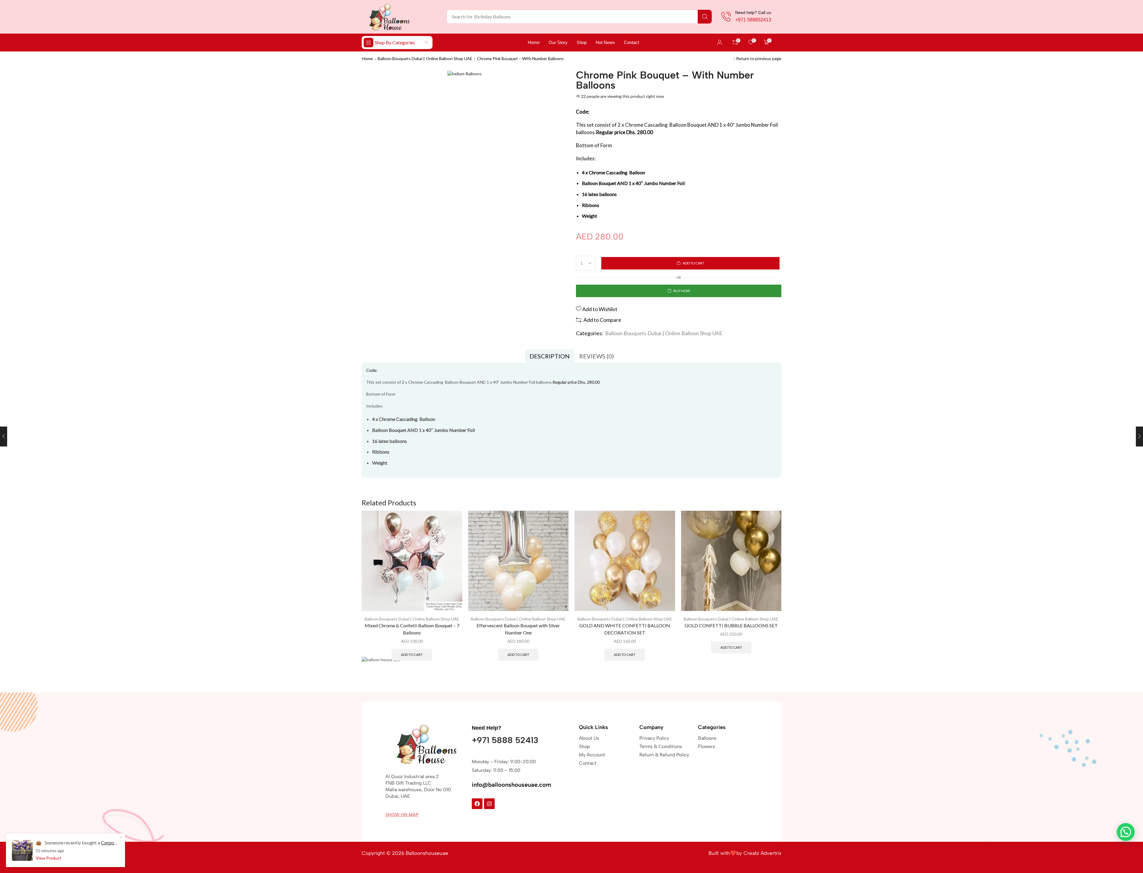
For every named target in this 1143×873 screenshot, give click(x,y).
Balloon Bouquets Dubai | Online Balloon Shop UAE (425, 58)
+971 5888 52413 (505, 740)
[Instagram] (489, 803)
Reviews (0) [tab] (596, 356)
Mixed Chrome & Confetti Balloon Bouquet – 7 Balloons (412, 629)
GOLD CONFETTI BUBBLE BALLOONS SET (731, 625)
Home (367, 58)
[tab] (549, 356)
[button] (719, 42)
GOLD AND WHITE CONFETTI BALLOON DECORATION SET (624, 629)
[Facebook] (477, 803)
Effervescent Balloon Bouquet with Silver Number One (518, 629)
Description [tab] (550, 356)
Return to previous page (758, 58)
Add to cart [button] (412, 654)
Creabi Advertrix (762, 853)
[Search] (705, 16)
